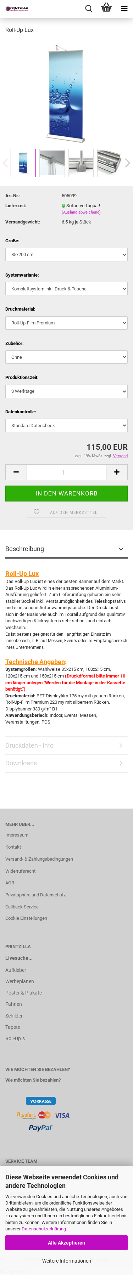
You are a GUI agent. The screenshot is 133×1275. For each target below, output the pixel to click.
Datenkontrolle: (20, 411)
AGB (9, 882)
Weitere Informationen (66, 1261)
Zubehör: (14, 343)
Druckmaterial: (20, 309)
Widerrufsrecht (20, 871)
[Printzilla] (14, 9)
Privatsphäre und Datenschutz (35, 894)
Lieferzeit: (15, 205)
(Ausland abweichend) (81, 212)
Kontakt (13, 847)
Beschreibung (24, 548)
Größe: (12, 240)
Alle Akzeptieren (66, 1243)
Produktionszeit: (22, 377)
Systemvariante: (22, 275)
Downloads (21, 763)
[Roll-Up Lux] (66, 93)
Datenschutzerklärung (44, 1228)
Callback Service (22, 907)
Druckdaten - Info (29, 745)
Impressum (16, 835)
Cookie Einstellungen (26, 918)
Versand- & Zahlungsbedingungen (39, 859)
